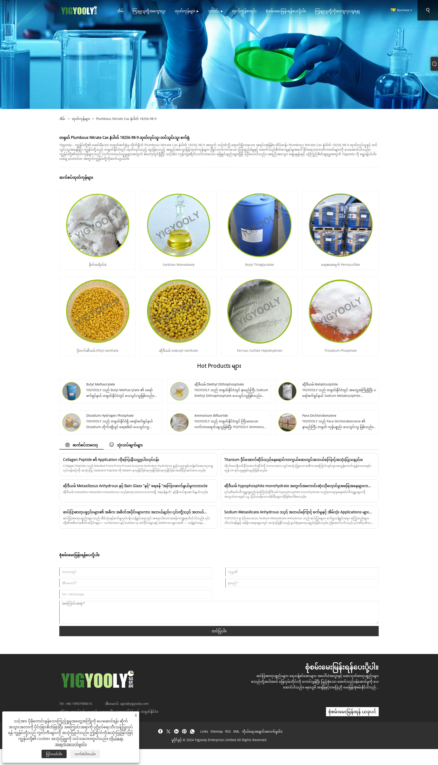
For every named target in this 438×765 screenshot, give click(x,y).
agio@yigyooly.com (134, 703)
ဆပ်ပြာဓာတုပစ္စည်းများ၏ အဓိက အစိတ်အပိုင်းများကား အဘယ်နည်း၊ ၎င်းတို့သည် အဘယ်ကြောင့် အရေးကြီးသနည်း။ (138, 511)
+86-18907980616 (78, 703)
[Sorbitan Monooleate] (178, 225)
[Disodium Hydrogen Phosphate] (71, 422)
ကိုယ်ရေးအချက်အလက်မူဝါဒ (262, 731)
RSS (228, 731)
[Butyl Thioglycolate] (259, 225)
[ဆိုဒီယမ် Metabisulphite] (287, 391)
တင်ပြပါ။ (219, 630)
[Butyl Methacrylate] (71, 391)
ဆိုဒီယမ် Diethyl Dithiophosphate (219, 384)
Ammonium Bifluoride (211, 415)
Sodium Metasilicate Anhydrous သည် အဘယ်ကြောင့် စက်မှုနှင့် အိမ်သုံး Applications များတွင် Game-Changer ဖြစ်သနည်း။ (299, 511)
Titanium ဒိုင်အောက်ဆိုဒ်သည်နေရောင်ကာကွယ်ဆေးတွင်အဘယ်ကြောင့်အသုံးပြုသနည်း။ (293, 459)
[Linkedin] (176, 731)
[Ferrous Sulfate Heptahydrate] (259, 311)
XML (236, 731)
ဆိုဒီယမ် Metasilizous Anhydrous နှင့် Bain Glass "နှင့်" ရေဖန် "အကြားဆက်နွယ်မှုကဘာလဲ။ (135, 485)
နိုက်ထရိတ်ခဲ (97, 264)
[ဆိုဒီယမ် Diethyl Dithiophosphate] (179, 391)
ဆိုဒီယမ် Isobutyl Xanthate (178, 350)
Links (204, 731)
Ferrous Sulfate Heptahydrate (259, 350)
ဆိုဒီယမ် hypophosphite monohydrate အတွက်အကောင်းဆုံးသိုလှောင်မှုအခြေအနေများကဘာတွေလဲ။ (299, 485)
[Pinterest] (184, 731)
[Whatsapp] (192, 731)
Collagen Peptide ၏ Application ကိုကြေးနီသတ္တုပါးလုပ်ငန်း (111, 459)
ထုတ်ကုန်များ (81, 118)
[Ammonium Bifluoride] (179, 422)
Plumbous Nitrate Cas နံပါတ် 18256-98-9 (126, 118)
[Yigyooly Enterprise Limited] (79, 10)
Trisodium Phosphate (340, 350)
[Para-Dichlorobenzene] (287, 422)
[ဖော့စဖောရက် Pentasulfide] (340, 225)
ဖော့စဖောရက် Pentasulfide (340, 264)
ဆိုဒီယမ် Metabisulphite (320, 384)
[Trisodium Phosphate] (340, 311)
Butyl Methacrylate (100, 384)
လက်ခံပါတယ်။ (85, 754)
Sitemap (216, 731)
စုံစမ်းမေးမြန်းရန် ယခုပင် (352, 711)
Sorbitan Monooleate (179, 264)
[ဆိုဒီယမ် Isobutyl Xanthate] (178, 311)
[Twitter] (168, 731)
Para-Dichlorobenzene (319, 415)
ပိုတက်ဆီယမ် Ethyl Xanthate (97, 350)
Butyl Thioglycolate (259, 264)
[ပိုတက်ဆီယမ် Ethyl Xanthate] (97, 311)
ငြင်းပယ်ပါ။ (54, 754)
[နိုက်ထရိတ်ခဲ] (97, 225)
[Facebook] (160, 731)
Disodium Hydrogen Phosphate (110, 415)
